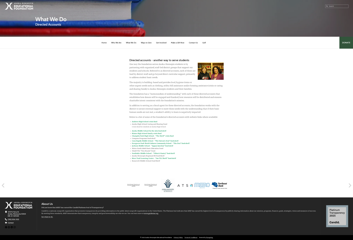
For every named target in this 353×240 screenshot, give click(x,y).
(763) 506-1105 (13, 219)
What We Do (131, 43)
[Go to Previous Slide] (3, 185)
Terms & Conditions (190, 237)
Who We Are (116, 43)
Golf (204, 43)
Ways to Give (146, 43)
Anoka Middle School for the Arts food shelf (149, 131)
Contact (11, 223)
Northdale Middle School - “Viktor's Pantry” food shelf (153, 153)
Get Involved (161, 43)
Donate (346, 42)
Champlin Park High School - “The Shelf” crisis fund (153, 136)
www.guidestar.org (151, 213)
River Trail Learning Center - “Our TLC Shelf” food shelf (154, 158)
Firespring (209, 237)
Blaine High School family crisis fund (146, 133)
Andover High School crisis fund (144, 122)
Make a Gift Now (177, 43)
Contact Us (193, 43)
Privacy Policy (178, 237)
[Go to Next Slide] (350, 185)
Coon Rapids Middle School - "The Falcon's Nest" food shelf (155, 141)
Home (104, 43)
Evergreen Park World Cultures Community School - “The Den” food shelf (160, 143)
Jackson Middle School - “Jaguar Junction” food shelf (152, 146)
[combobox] (336, 6)
